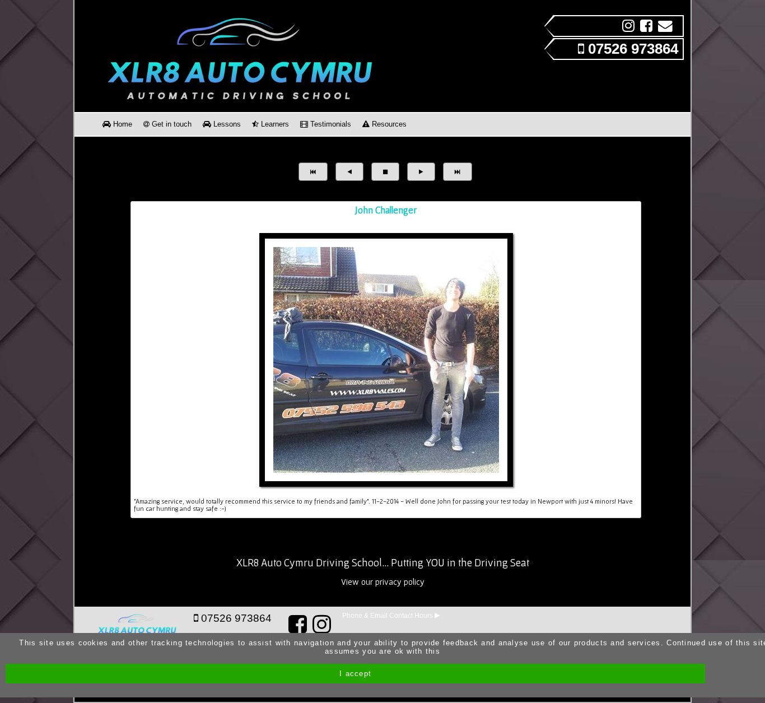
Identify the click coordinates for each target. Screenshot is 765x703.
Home (121, 124)
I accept (355, 673)
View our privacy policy (383, 581)
